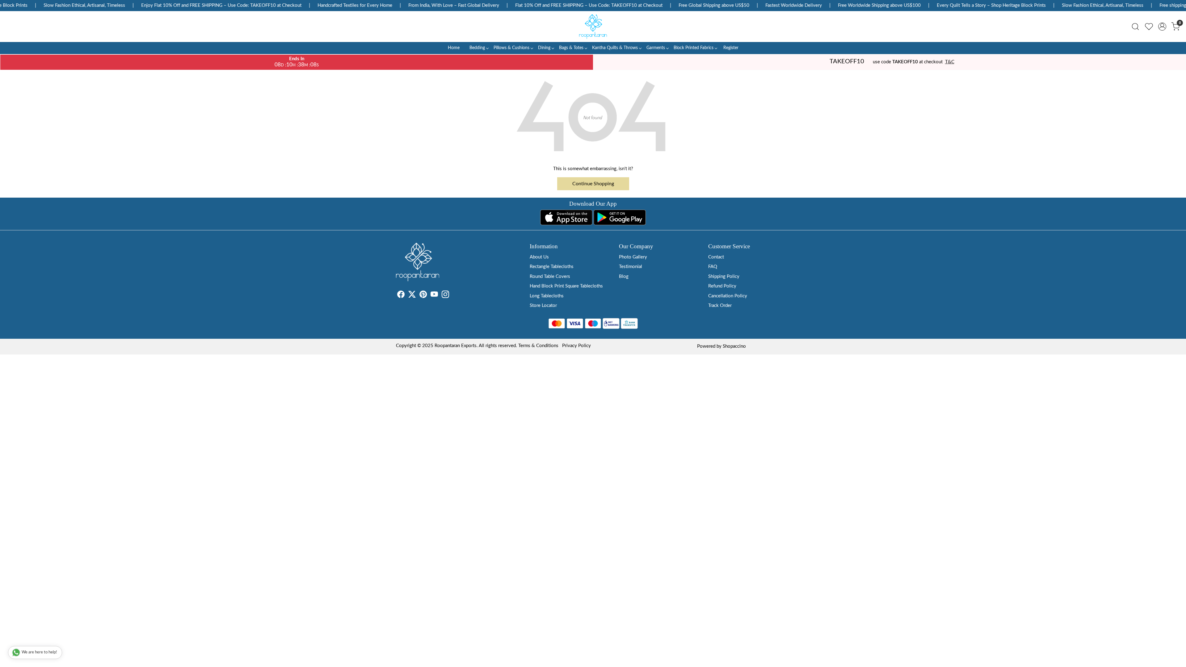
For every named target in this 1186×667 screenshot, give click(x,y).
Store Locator (543, 305)
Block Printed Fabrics (693, 48)
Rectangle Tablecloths (552, 266)
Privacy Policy (576, 345)
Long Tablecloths (547, 296)
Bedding (477, 48)
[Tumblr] (453, 295)
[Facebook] (401, 295)
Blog (624, 276)
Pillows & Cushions (511, 48)
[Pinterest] (423, 295)
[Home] (593, 26)
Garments (655, 48)
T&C (949, 62)
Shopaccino (734, 346)
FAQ (712, 266)
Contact (716, 257)
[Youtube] (434, 295)
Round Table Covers (550, 276)
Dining (544, 48)
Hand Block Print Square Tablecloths (566, 286)
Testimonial (630, 266)
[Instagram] (445, 295)
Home (454, 48)
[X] (412, 295)
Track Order (720, 305)
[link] (1135, 26)
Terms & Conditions (538, 345)
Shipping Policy (723, 276)
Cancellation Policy (727, 296)
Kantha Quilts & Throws (615, 48)
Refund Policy (722, 286)
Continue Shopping (593, 183)
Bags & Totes (571, 48)
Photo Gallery (633, 257)
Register (730, 48)
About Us (539, 257)
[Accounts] (1162, 27)
